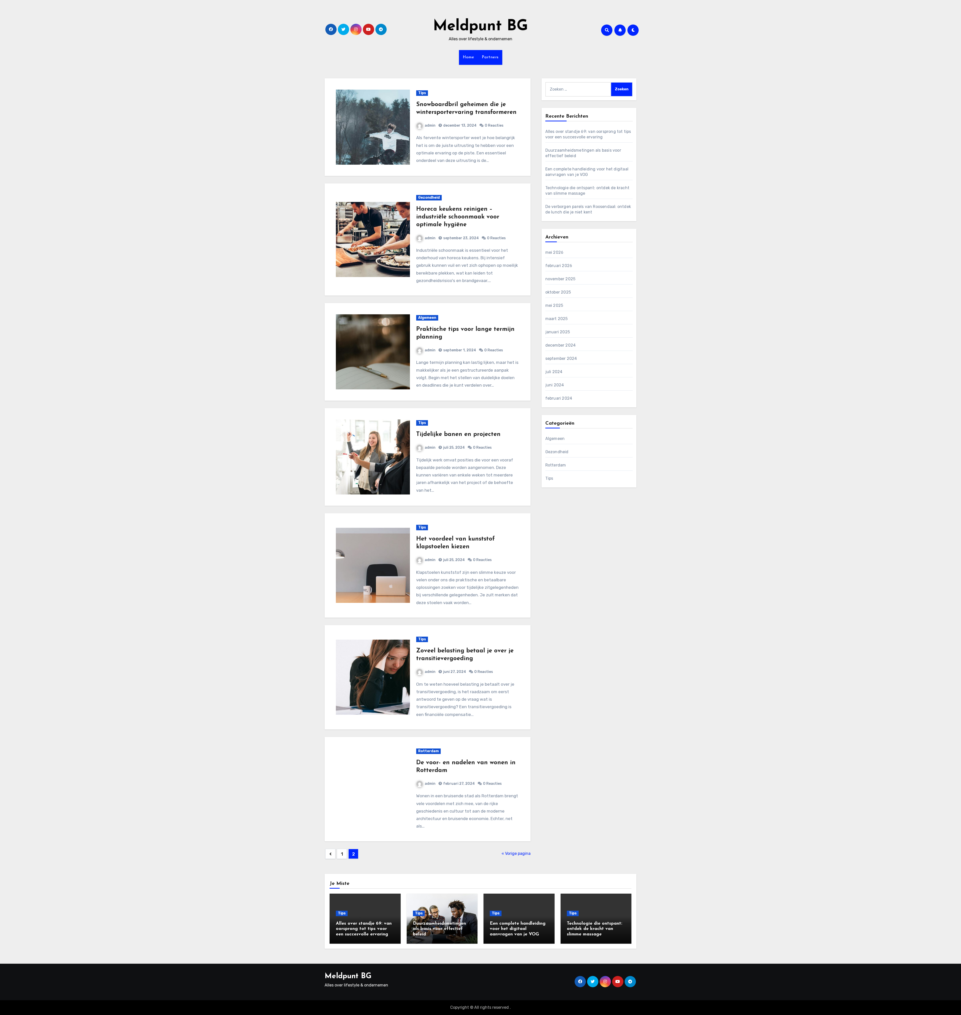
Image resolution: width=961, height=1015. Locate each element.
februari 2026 (558, 265)
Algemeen (427, 318)
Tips (422, 93)
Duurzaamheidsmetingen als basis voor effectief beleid (439, 929)
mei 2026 (554, 252)
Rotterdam (428, 751)
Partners (490, 57)
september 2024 (561, 358)
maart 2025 (556, 318)
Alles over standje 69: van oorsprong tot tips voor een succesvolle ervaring (364, 929)
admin (430, 125)
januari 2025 (557, 332)
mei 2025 (554, 305)
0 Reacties (494, 125)
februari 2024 (558, 398)
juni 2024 (554, 385)
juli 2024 (554, 371)
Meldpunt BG (480, 26)
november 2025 (560, 279)
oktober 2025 (558, 292)
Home (468, 57)
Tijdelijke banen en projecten (458, 434)
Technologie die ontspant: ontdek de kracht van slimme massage (594, 929)
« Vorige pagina (516, 853)
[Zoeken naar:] (578, 89)
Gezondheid (429, 197)
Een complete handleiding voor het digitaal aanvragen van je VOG (518, 929)
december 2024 (560, 345)
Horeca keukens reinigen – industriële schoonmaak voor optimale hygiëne (457, 217)
